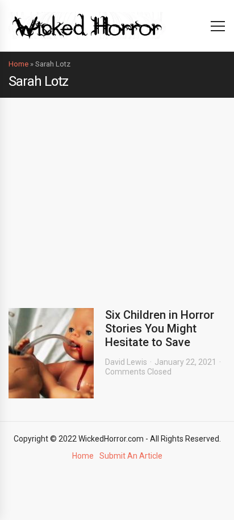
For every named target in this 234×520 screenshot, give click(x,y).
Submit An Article (130, 456)
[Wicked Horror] (87, 25)
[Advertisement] (117, 194)
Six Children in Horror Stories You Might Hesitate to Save (159, 328)
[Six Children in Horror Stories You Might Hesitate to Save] (51, 353)
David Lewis (126, 362)
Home (18, 64)
